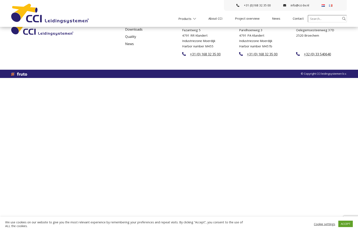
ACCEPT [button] (345, 224)
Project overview (247, 18)
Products (184, 19)
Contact (298, 18)
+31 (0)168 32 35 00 (257, 5)
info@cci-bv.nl (300, 5)
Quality (130, 37)
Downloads (134, 29)
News (276, 18)
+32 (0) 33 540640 (317, 54)
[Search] (344, 18)
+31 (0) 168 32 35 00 (205, 54)
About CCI (215, 18)
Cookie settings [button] (324, 224)
